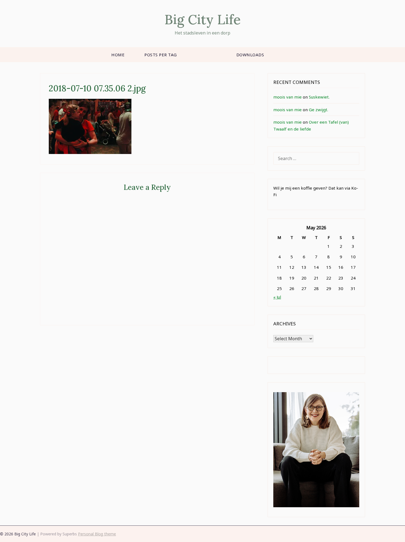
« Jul (277, 297)
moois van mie (287, 97)
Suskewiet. (319, 97)
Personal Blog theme (97, 533)
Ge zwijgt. (318, 109)
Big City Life (202, 19)
